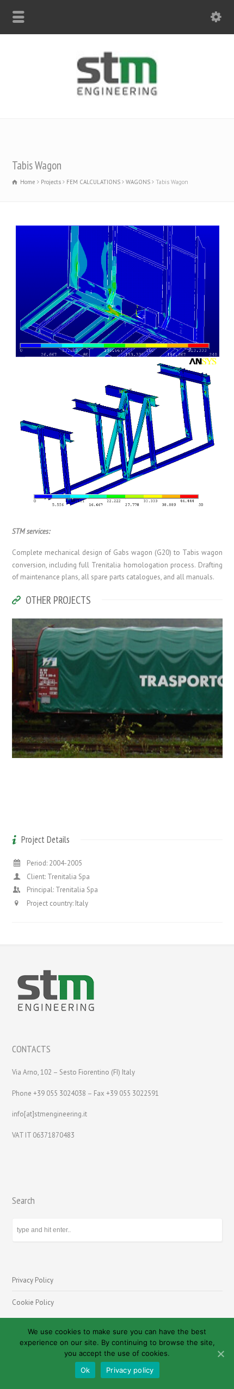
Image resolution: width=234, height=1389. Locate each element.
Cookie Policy (33, 1302)
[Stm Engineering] (117, 95)
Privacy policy (130, 1370)
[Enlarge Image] (117, 631)
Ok (85, 1370)
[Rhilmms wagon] (117, 745)
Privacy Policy (32, 1280)
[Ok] (220, 1353)
